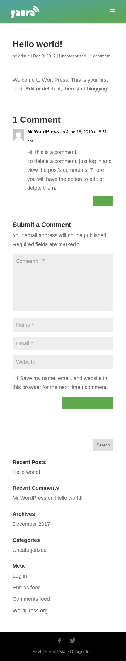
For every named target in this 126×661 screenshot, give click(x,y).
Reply (103, 200)
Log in (20, 576)
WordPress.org (30, 611)
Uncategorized (72, 56)
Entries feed (27, 587)
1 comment (100, 56)
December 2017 (31, 524)
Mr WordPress (43, 131)
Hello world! (26, 472)
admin (24, 56)
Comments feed (31, 599)
